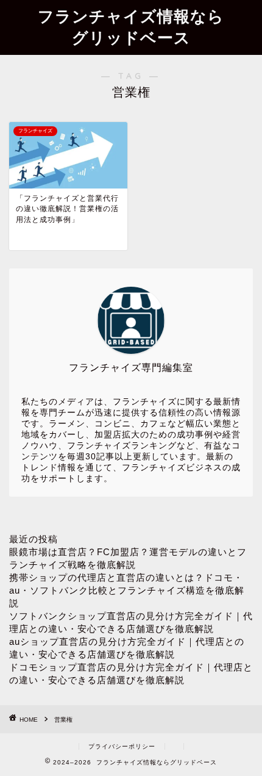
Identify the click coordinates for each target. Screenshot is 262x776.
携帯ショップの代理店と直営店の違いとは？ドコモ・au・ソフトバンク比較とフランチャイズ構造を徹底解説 (126, 590)
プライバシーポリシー (121, 746)
